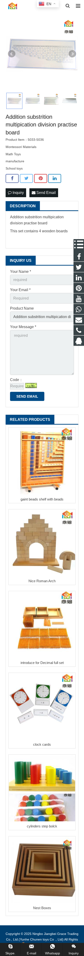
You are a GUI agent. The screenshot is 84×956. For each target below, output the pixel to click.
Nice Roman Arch (42, 581)
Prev (11, 54)
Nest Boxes (42, 908)
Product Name (22, 308)
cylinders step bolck (42, 826)
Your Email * (20, 290)
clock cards (42, 744)
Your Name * (20, 272)
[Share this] (12, 178)
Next (72, 54)
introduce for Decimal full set (42, 663)
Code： (16, 380)
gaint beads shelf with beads (42, 499)
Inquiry (18, 193)
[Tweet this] (26, 178)
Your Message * (23, 327)
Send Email (45, 193)
